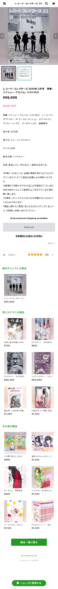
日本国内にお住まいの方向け (29, 236)
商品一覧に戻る (29, 542)
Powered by (25, 560)
